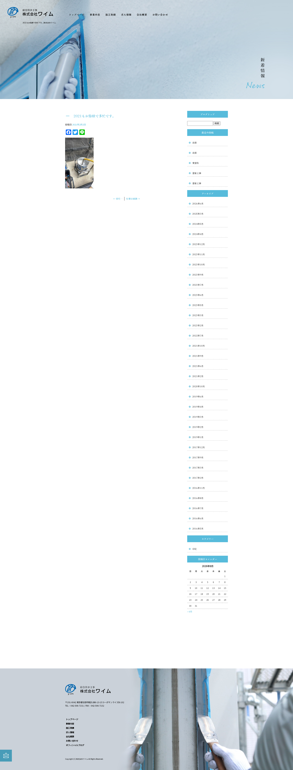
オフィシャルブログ (75, 745)
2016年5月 (197, 528)
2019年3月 (197, 416)
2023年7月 (197, 284)
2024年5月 (197, 223)
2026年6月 (197, 203)
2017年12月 (198, 447)
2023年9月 (197, 274)
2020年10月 (198, 386)
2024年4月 (197, 234)
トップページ (77, 13)
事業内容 (95, 13)
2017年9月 (197, 457)
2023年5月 (197, 305)
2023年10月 (198, 264)
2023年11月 (198, 254)
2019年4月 (197, 406)
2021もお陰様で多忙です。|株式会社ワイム (39, 22)
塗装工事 (196, 173)
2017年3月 (197, 467)
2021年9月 (197, 355)
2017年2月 (197, 477)
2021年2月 (197, 376)
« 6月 (189, 611)
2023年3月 (197, 315)
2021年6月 (197, 366)
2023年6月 (197, 295)
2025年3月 (197, 213)
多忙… (118, 198)
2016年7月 (197, 508)
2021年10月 (198, 345)
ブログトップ (207, 114)
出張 (194, 142)
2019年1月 (197, 437)
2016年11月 (198, 488)
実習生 (195, 163)
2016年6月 (197, 518)
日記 (194, 548)
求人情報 (126, 13)
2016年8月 (197, 498)
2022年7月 (197, 335)
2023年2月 (197, 325)
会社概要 (142, 13)
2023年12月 (198, 244)
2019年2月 (197, 427)
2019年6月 (197, 396)
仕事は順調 (133, 198)
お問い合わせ (160, 13)
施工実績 (111, 13)
